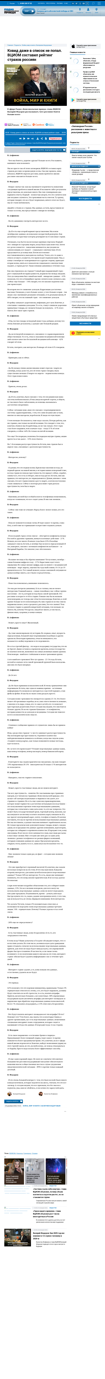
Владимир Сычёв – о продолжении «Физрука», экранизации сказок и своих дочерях (85, 172)
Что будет (43, 9)
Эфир (96, 12)
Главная (10, 45)
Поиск (93, 3)
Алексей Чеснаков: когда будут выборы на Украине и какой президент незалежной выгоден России (84, 190)
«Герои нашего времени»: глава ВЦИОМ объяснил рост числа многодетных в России (47, 1214)
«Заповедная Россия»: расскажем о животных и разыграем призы (83, 129)
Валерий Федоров (19, 1094)
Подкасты (80, 12)
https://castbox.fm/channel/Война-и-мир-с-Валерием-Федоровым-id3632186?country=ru (44, 124)
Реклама (60, 3)
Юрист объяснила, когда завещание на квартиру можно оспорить (85, 306)
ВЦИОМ (12, 1153)
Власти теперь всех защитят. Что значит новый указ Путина (84, 156)
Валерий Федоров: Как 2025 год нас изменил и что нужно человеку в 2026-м (48, 1236)
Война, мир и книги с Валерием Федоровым (37, 45)
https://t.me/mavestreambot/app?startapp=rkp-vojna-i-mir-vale (54, 124)
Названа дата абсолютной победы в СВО (55, 11)
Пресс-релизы (50, 3)
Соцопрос (27, 1153)
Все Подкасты (85, 199)
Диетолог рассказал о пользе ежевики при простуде (83, 273)
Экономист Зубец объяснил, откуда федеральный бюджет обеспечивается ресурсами (91, 63)
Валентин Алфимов (51, 1094)
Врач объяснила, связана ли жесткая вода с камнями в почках (86, 283)
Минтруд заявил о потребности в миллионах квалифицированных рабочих (84, 295)
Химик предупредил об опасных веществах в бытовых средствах (84, 317)
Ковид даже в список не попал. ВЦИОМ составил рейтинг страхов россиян (34, 55)
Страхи (34, 1153)
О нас (66, 3)
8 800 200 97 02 (26, 3)
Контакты (41, 3)
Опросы (19, 1153)
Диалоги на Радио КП (80, 166)
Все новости (85, 323)
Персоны (88, 12)
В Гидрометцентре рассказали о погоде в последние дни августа (91, 90)
